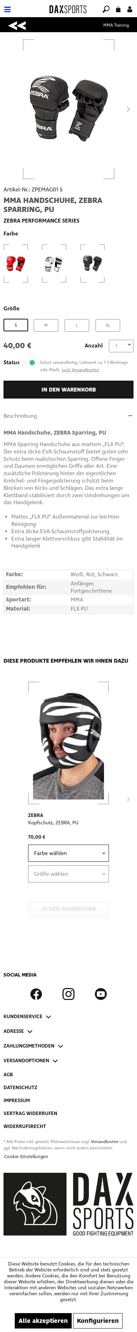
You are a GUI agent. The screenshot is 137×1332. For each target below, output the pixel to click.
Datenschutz (20, 1088)
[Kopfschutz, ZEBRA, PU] (68, 743)
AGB (8, 1075)
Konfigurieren (98, 1321)
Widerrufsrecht (25, 1126)
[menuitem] (24, 5)
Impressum (17, 1101)
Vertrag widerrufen (30, 1113)
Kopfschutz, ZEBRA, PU (53, 823)
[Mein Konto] (129, 8)
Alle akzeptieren (43, 1321)
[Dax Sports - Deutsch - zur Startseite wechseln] (68, 9)
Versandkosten (104, 1141)
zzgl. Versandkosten (80, 369)
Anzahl (94, 345)
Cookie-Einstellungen (26, 1157)
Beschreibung (20, 416)
